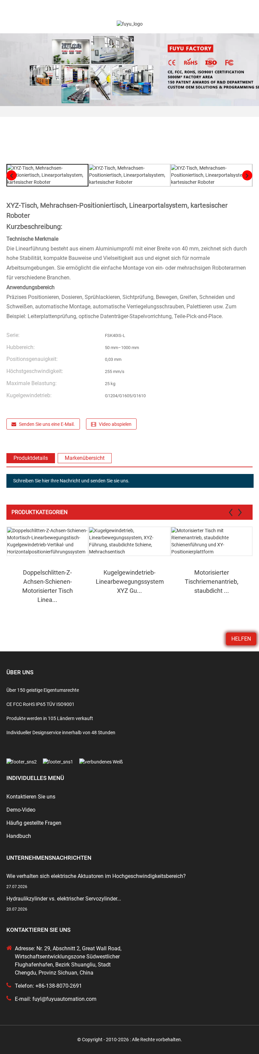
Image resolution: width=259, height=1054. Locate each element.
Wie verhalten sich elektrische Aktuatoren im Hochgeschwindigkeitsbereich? (96, 876)
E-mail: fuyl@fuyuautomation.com (55, 999)
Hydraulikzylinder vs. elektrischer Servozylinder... (63, 898)
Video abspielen (115, 424)
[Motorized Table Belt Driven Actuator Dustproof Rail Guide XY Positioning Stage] (211, 541)
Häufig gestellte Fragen (33, 823)
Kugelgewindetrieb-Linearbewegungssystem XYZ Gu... (130, 581)
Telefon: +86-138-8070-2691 (48, 986)
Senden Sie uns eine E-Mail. (47, 424)
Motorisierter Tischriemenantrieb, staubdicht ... (211, 581)
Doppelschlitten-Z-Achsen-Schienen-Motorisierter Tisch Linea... (47, 586)
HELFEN (241, 639)
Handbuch (18, 836)
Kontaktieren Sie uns (30, 796)
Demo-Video (20, 810)
